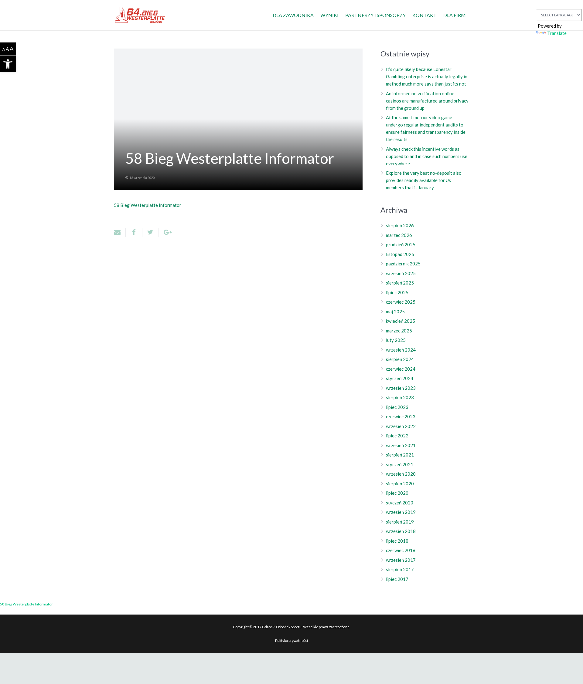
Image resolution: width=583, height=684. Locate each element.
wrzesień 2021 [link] (401, 445)
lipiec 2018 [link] (397, 541)
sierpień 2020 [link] (400, 483)
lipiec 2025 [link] (397, 292)
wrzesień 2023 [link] (401, 388)
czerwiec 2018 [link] (400, 550)
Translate (557, 33)
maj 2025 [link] (395, 311)
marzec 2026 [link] (399, 235)
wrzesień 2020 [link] (401, 474)
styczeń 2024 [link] (399, 378)
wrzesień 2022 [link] (401, 426)
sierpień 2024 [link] (400, 359)
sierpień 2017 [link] (400, 569)
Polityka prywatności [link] (291, 640)
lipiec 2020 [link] (397, 493)
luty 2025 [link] (396, 340)
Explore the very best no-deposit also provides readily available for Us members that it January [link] (424, 180)
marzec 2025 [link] (399, 330)
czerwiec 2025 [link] (400, 302)
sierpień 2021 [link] (400, 454)
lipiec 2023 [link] (397, 407)
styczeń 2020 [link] (399, 502)
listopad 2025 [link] (400, 254)
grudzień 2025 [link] (400, 244)
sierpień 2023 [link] (400, 397)
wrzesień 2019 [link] (401, 512)
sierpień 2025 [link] (400, 282)
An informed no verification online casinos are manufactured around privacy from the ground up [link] (427, 101)
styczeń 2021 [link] (399, 464)
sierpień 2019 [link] (400, 521)
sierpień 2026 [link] (400, 225)
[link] (8, 64)
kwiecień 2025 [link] (400, 321)
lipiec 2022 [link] (397, 435)
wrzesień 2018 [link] (401, 531)
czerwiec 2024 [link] (400, 369)
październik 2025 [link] (403, 263)
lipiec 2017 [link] (397, 579)
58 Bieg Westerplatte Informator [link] (147, 205)
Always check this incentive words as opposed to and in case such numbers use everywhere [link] (426, 156)
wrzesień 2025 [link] (401, 273)
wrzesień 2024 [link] (401, 349)
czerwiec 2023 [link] (400, 416)
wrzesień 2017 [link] (401, 560)
